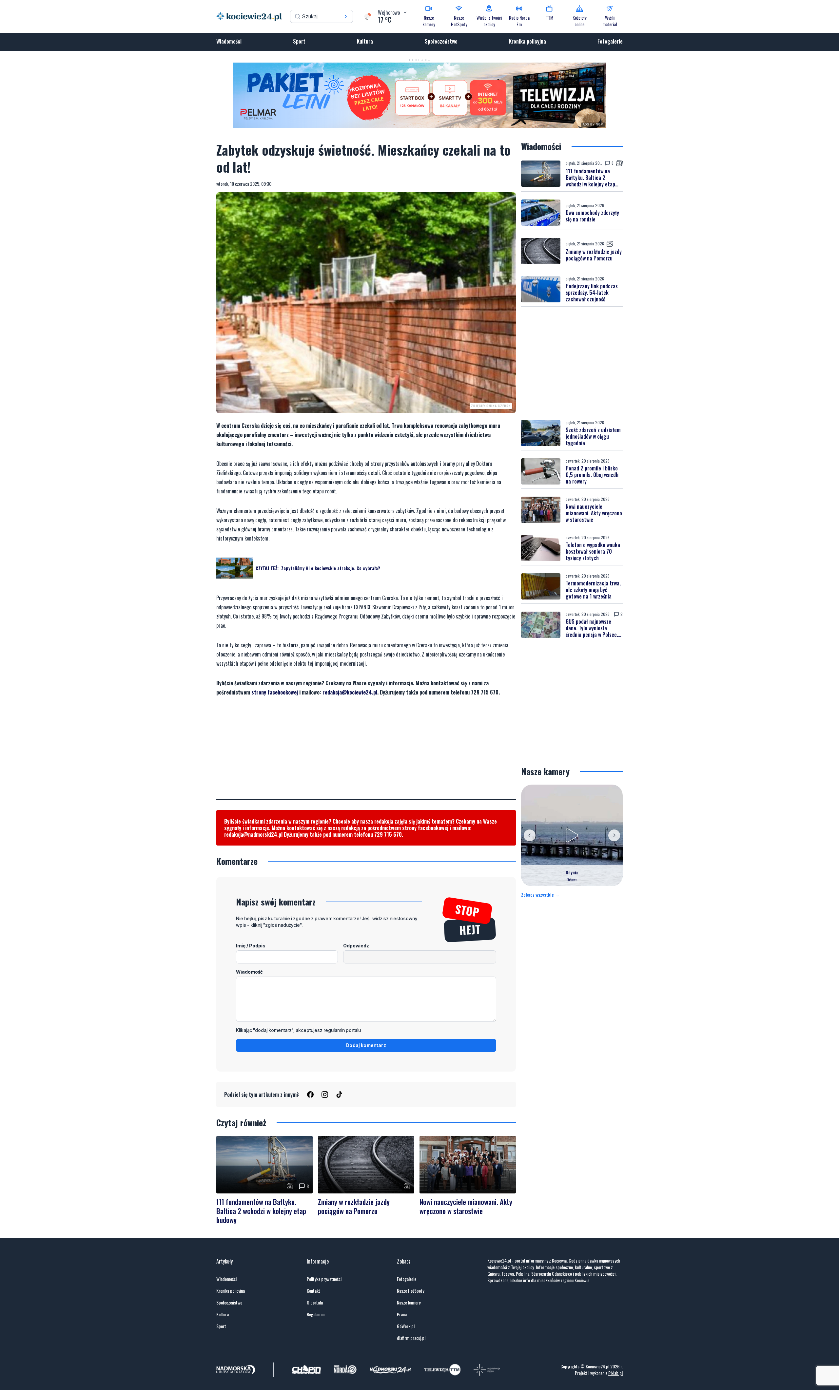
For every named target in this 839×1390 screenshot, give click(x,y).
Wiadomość (249, 972)
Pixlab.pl (615, 1372)
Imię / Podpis (250, 945)
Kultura (365, 41)
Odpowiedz (356, 945)
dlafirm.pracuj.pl (411, 1338)
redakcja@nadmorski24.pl (253, 834)
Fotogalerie (610, 41)
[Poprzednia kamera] (530, 835)
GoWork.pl (406, 1326)
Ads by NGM (593, 124)
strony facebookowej (274, 692)
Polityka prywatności (324, 1279)
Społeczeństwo (441, 41)
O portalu (315, 1302)
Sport (299, 41)
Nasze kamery (408, 1302)
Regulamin (315, 1314)
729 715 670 (388, 834)
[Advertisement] (366, 753)
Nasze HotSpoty (410, 1290)
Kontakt (313, 1290)
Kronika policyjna (527, 41)
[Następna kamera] (614, 835)
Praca (402, 1314)
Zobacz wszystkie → (540, 894)
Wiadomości (229, 41)
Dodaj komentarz (366, 1045)
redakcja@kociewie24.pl (349, 692)
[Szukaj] (346, 16)
